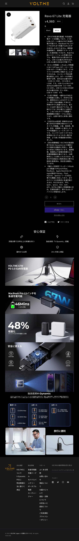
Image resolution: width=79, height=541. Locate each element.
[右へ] (38, 52)
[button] (64, 3)
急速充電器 (32, 469)
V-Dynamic (21, 476)
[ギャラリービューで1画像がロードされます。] (12, 52)
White (57, 30)
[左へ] (6, 52)
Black (48, 30)
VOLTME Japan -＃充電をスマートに (21, 533)
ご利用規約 (43, 513)
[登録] (73, 470)
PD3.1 (19, 479)
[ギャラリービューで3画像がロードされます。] (19, 52)
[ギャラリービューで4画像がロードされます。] (26, 52)
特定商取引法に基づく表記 (21, 486)
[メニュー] (6, 3)
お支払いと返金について (43, 506)
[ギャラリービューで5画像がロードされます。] (32, 52)
